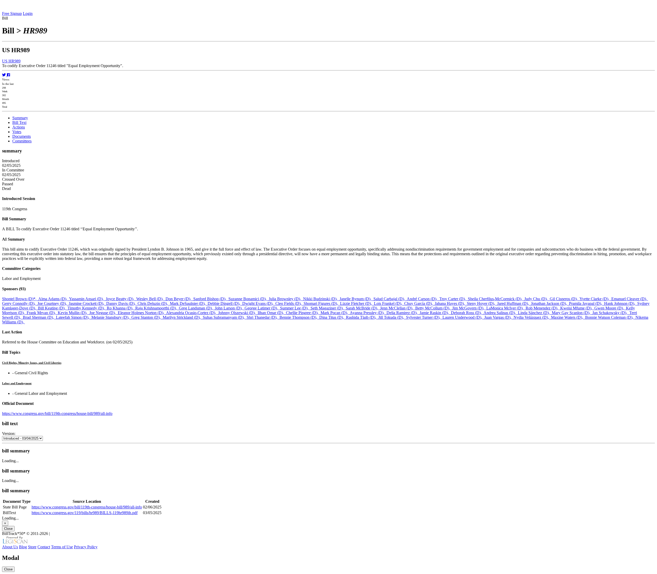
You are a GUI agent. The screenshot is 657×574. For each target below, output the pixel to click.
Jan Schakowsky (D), (610, 313)
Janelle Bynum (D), (356, 299)
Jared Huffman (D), (514, 303)
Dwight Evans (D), (258, 303)
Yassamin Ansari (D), (87, 299)
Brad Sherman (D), (39, 317)
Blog (23, 547)
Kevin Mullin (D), (73, 313)
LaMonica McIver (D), (506, 308)
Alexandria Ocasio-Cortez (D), (192, 313)
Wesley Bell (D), (151, 299)
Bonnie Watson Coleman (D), (610, 317)
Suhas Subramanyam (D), (225, 317)
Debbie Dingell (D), (225, 303)
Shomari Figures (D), (322, 303)
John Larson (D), (230, 308)
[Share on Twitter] (4, 75)
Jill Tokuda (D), (392, 317)
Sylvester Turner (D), (424, 317)
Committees (22, 141)
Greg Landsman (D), (197, 308)
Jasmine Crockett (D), (87, 303)
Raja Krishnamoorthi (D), (157, 308)
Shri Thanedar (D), (263, 317)
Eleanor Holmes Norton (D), (142, 313)
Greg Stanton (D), (147, 317)
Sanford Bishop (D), (210, 299)
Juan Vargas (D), (499, 317)
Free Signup (12, 13)
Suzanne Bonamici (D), (248, 299)
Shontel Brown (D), (20, 299)
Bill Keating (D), (52, 308)
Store (32, 547)
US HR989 (11, 61)
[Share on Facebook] (8, 75)
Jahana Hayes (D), (451, 303)
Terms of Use (62, 547)
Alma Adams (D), (53, 299)
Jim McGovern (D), (469, 308)
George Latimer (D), (262, 308)
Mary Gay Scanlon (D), (572, 313)
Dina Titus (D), (332, 317)
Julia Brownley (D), (286, 299)
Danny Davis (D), (122, 303)
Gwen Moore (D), (610, 308)
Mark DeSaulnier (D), (189, 303)
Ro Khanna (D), (121, 308)
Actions (18, 127)
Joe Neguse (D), (103, 313)
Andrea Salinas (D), (501, 313)
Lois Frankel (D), (389, 303)
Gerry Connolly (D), (19, 303)
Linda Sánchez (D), (535, 313)
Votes (16, 132)
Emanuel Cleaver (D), (629, 299)
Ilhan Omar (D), (272, 313)
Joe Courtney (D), (53, 303)
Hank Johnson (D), (620, 303)
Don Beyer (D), (179, 299)
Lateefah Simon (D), (73, 317)
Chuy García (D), (419, 303)
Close (8, 529)
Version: (8, 433)
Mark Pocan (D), (335, 313)
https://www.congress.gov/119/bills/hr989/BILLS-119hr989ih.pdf (85, 513)
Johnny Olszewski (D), (238, 313)
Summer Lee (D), (295, 308)
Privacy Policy (86, 547)
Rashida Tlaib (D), (362, 317)
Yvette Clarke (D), (595, 299)
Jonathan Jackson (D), (550, 303)
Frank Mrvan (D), (42, 313)
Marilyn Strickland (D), (183, 317)
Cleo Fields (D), (289, 303)
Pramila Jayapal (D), (586, 303)
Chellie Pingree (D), (303, 313)
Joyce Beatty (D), (121, 299)
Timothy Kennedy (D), (87, 308)
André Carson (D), (423, 299)
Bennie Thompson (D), (299, 317)
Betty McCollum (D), (433, 308)
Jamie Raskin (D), (435, 313)
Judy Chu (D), (537, 299)
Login (28, 13)
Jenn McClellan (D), (397, 308)
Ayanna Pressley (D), (368, 313)
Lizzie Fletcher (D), (357, 303)
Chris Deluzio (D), (154, 303)
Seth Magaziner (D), (328, 308)
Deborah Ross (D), (467, 313)
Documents (21, 136)
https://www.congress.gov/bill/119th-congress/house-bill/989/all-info (57, 413)
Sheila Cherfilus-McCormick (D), (496, 299)
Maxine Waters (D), (568, 317)
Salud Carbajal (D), (390, 299)
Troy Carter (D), (453, 299)
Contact (43, 547)
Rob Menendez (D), (543, 308)
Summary (20, 118)
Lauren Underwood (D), (463, 317)
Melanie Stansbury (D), (111, 317)
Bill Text (19, 122)
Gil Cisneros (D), (564, 299)
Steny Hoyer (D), (482, 303)
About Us (10, 547)
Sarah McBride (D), (363, 308)
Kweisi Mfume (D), (577, 308)
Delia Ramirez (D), (403, 313)
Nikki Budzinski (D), (321, 299)
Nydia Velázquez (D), (532, 317)
